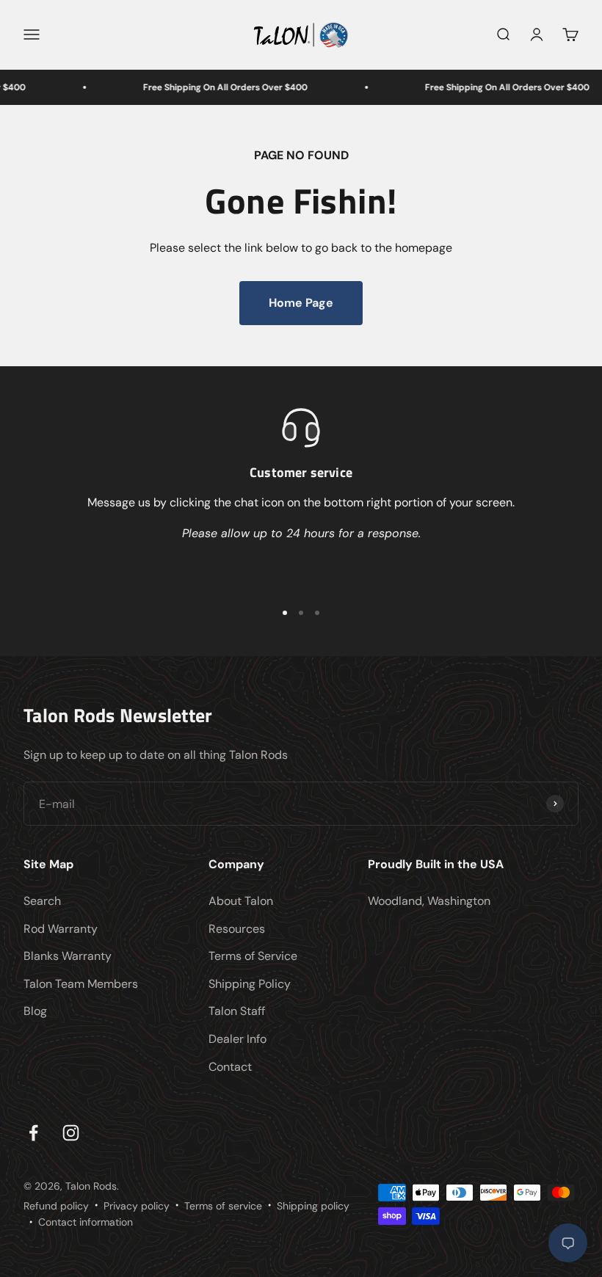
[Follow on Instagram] (71, 1133)
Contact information (85, 1222)
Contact (230, 1066)
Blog (35, 1011)
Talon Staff (236, 1011)
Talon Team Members (80, 984)
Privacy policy (137, 1205)
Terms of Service (252, 956)
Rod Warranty (60, 928)
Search (42, 901)
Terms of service (223, 1205)
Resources (236, 928)
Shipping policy (313, 1205)
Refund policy (56, 1205)
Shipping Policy (249, 984)
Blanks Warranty (67, 956)
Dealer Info (237, 1039)
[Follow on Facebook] (33, 1133)
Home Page (301, 302)
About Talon (240, 901)
